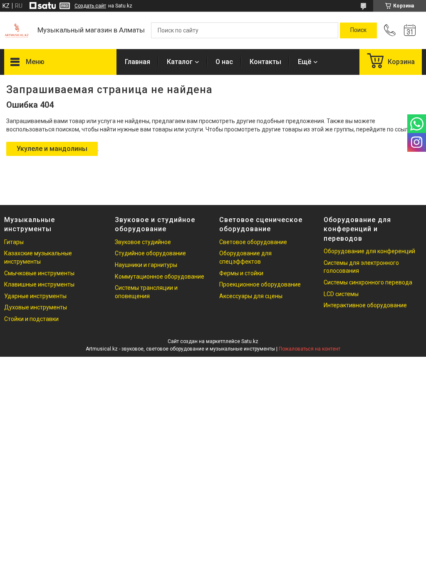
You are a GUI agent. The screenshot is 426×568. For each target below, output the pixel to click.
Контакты (265, 62)
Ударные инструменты (35, 296)
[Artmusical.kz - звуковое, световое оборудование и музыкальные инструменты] (16, 30)
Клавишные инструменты (39, 284)
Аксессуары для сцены (250, 296)
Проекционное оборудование (260, 284)
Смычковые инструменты (39, 273)
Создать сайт (90, 6)
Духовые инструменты (35, 307)
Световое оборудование (253, 242)
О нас (224, 62)
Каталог (180, 62)
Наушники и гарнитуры (146, 265)
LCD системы (341, 294)
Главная (137, 62)
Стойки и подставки (31, 319)
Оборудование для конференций (369, 251)
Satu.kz (249, 341)
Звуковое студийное (143, 242)
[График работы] (410, 30)
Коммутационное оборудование (159, 276)
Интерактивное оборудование (365, 305)
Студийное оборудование (150, 253)
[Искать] (358, 30)
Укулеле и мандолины (52, 149)
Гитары (14, 242)
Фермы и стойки (241, 273)
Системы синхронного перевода (368, 282)
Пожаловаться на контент (309, 349)
